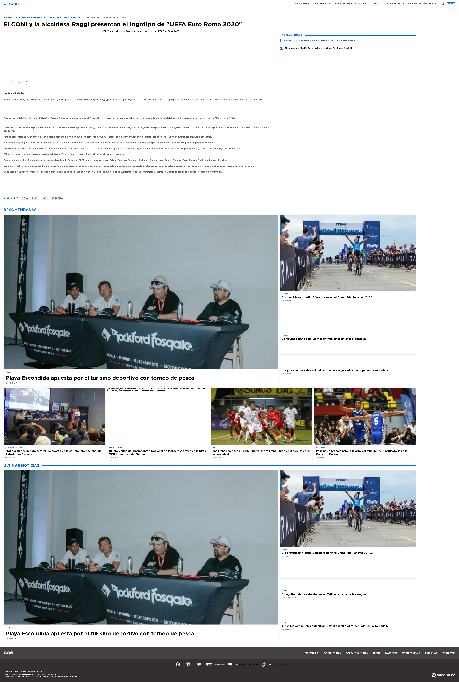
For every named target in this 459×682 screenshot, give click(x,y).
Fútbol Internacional (344, 4)
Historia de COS (34, 671)
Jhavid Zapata (218, 457)
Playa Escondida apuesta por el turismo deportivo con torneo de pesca (319, 40)
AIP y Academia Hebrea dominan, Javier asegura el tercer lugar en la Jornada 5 (334, 370)
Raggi (35, 198)
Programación (302, 4)
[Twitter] (12, 82)
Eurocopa (57, 198)
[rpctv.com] (188, 666)
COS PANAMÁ (11, 383)
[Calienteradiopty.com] (247, 664)
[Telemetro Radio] (263, 666)
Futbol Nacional (320, 4)
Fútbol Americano (395, 4)
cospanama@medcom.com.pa (45, 674)
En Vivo (451, 4)
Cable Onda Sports (17, 93)
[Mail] (26, 82)
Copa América (91, 17)
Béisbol (362, 4)
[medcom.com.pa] (278, 664)
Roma (25, 198)
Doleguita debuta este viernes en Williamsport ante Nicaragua (323, 338)
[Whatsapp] (19, 82)
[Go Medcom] (220, 666)
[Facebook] (6, 82)
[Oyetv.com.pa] (199, 666)
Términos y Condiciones (15, 671)
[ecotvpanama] (209, 666)
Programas (414, 4)
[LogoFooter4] (230, 666)
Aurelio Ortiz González (289, 342)
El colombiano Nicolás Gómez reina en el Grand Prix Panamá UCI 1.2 (318, 48)
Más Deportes (430, 4)
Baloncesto (376, 4)
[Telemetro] (177, 666)
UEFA (45, 198)
